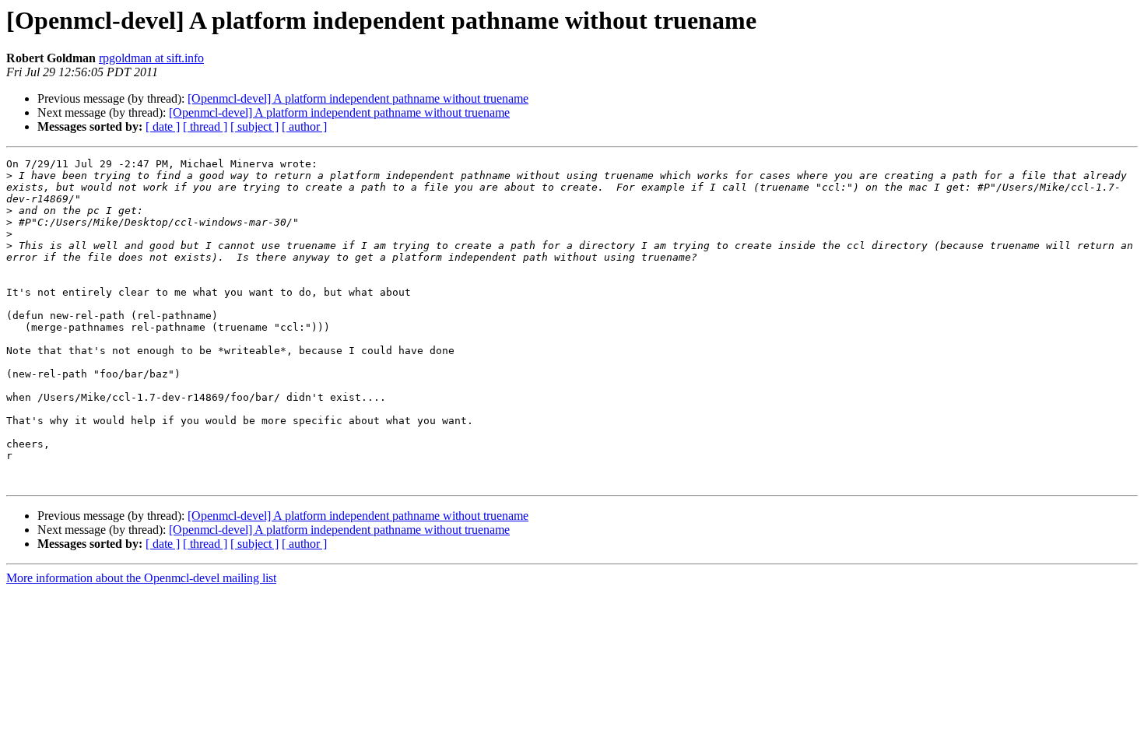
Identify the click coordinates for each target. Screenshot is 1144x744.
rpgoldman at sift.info (151, 58)
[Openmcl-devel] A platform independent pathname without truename (358, 98)
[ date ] (163, 126)
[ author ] (304, 126)
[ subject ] (254, 126)
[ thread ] (205, 126)
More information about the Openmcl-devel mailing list (141, 577)
